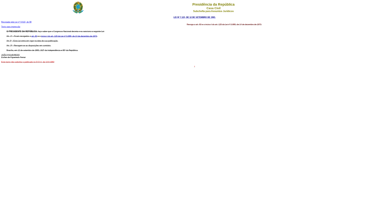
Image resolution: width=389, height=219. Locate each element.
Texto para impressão (10, 27)
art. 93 (34, 36)
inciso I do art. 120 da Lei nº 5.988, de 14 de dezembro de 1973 (69, 36)
